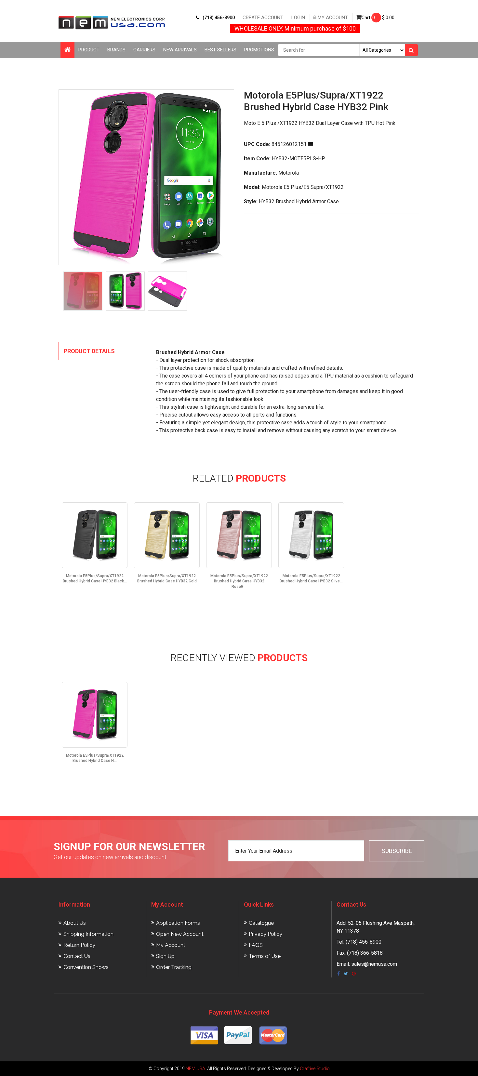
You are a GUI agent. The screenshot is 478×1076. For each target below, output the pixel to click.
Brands (116, 50)
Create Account (263, 17)
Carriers (144, 50)
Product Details (89, 351)
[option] (146, 177)
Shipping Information (88, 934)
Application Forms (178, 923)
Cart (378, 17)
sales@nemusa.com (374, 964)
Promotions (259, 50)
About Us (74, 923)
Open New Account (180, 934)
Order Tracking (174, 967)
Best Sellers (220, 50)
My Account (332, 17)
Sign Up (165, 956)
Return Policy (79, 945)
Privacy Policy (265, 934)
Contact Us (76, 956)
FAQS (256, 945)
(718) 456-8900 (219, 17)
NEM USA (195, 1068)
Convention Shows (86, 967)
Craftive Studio (315, 1068)
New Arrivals (180, 50)
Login (298, 17)
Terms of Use (265, 956)
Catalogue (261, 923)
